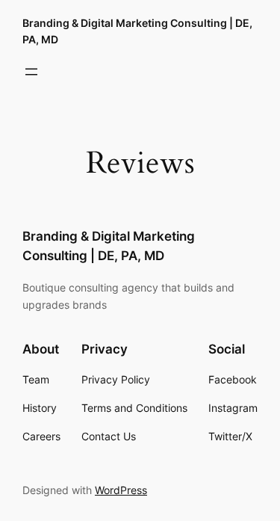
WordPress (121, 490)
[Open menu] (31, 72)
